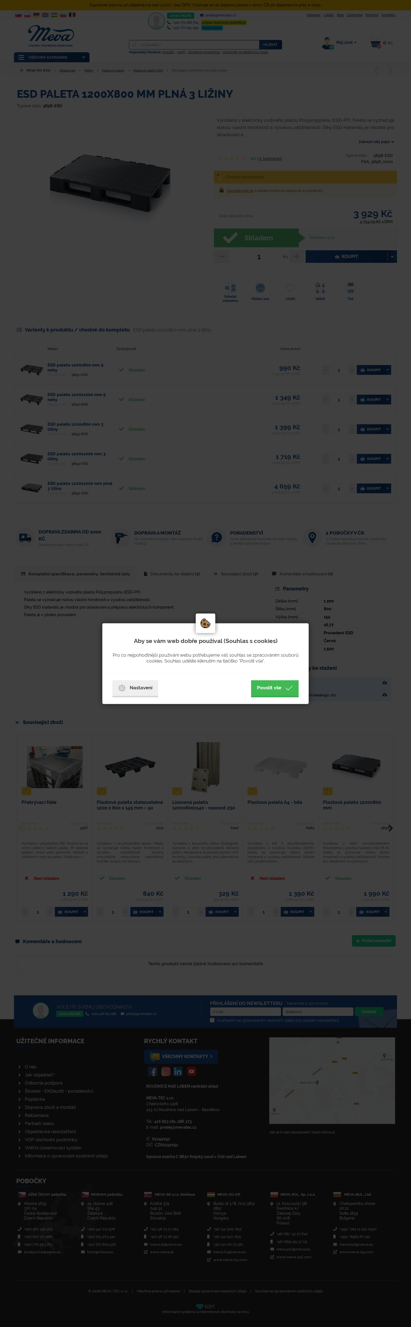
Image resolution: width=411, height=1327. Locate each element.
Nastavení (141, 687)
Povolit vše (269, 687)
